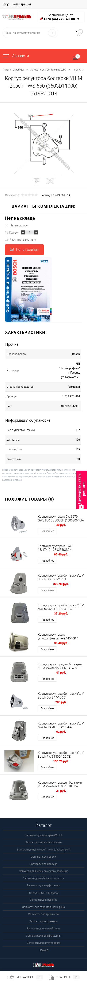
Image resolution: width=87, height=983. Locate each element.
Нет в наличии (27, 250)
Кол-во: (13, 232)
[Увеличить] (43, 144)
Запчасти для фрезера (43, 921)
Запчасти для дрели (43, 856)
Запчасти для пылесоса (43, 892)
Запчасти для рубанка (43, 899)
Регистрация (21, 4)
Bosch (76, 354)
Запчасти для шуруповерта (43, 942)
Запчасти (20, 56)
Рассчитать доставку (23, 239)
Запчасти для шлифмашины (43, 935)
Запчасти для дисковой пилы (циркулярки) (43, 849)
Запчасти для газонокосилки (43, 842)
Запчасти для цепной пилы (43, 928)
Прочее (43, 950)
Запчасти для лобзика (43, 863)
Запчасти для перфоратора (44, 885)
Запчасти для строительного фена (43, 907)
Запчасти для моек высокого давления (43, 871)
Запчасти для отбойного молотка (43, 878)
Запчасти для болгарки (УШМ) (44, 835)
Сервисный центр (62, 17)
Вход (6, 4)
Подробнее (47, 531)
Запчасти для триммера (43, 914)
